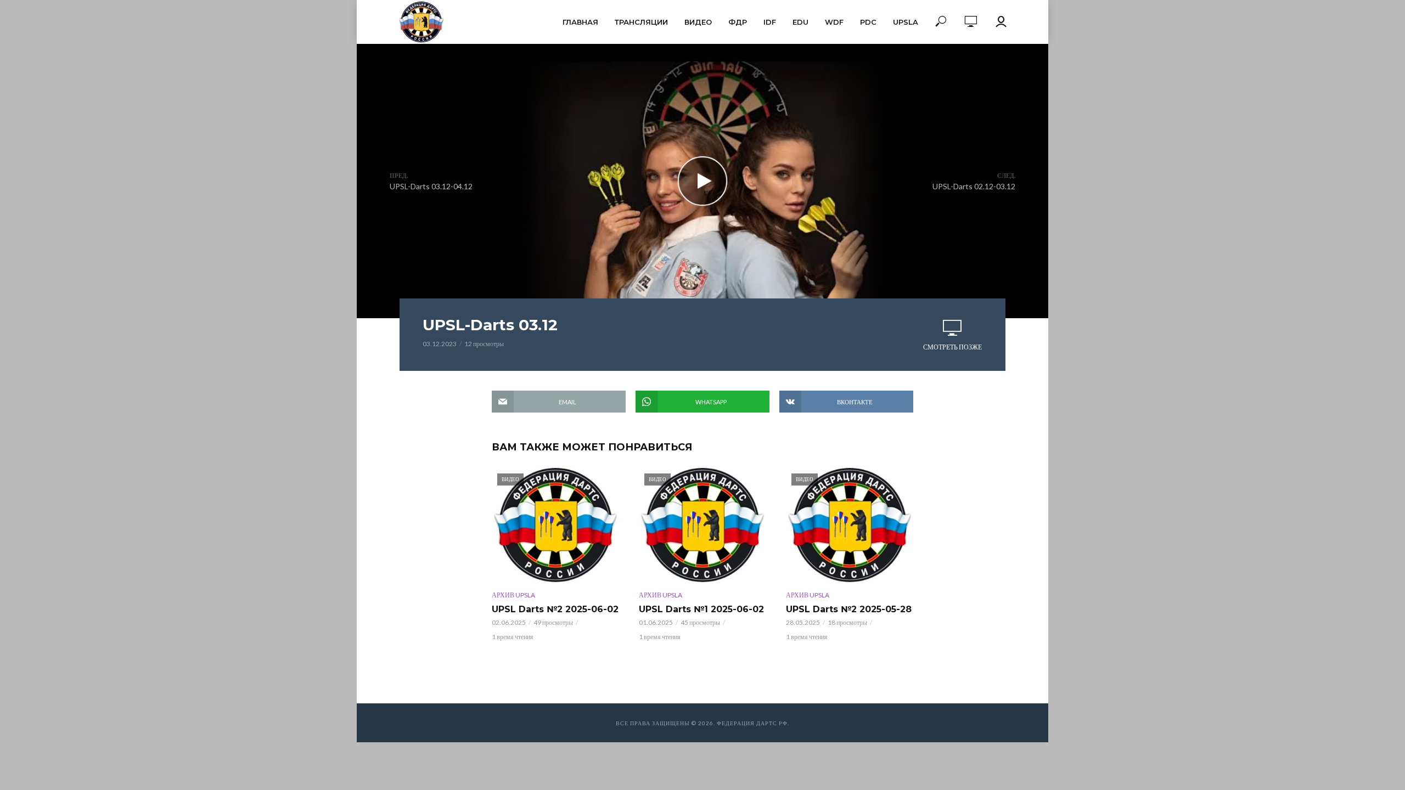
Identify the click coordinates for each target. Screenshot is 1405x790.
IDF (769, 22)
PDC (868, 22)
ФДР (737, 22)
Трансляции (641, 22)
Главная (580, 22)
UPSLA (905, 22)
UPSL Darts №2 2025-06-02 (555, 609)
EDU (800, 22)
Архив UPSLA (513, 595)
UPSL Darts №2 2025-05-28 (849, 609)
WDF (834, 22)
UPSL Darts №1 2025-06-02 (701, 609)
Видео (698, 22)
